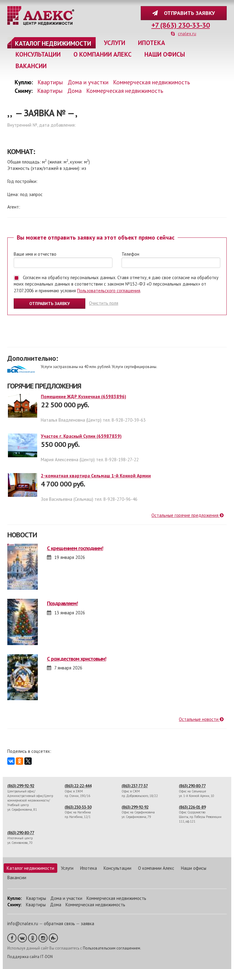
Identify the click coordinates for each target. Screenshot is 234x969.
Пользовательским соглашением (111, 948)
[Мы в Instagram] (43, 938)
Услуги (114, 43)
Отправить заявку (188, 12)
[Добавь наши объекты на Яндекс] (53, 938)
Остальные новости (199, 719)
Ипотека (151, 43)
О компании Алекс (102, 54)
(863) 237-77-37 (135, 785)
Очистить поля (103, 303)
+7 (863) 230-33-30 (180, 25)
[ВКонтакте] (11, 761)
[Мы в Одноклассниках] (32, 938)
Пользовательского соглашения (108, 290)
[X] (28, 761)
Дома (74, 90)
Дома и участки (88, 82)
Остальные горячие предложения (185, 515)
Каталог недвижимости (53, 43)
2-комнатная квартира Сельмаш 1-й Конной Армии (96, 476)
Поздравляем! (62, 603)
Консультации (38, 54)
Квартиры (50, 82)
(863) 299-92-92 (20, 785)
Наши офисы (164, 54)
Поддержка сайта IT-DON (30, 956)
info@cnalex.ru (22, 923)
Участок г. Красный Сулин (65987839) (81, 436)
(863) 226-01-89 (192, 807)
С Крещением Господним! (75, 548)
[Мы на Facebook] (11, 938)
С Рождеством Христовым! (76, 658)
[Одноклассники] (19, 761)
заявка (87, 923)
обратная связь (59, 923)
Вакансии (31, 66)
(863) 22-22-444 (78, 785)
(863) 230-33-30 (78, 807)
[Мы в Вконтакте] (22, 938)
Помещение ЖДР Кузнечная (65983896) (83, 396)
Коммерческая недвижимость (151, 82)
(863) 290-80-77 (192, 785)
